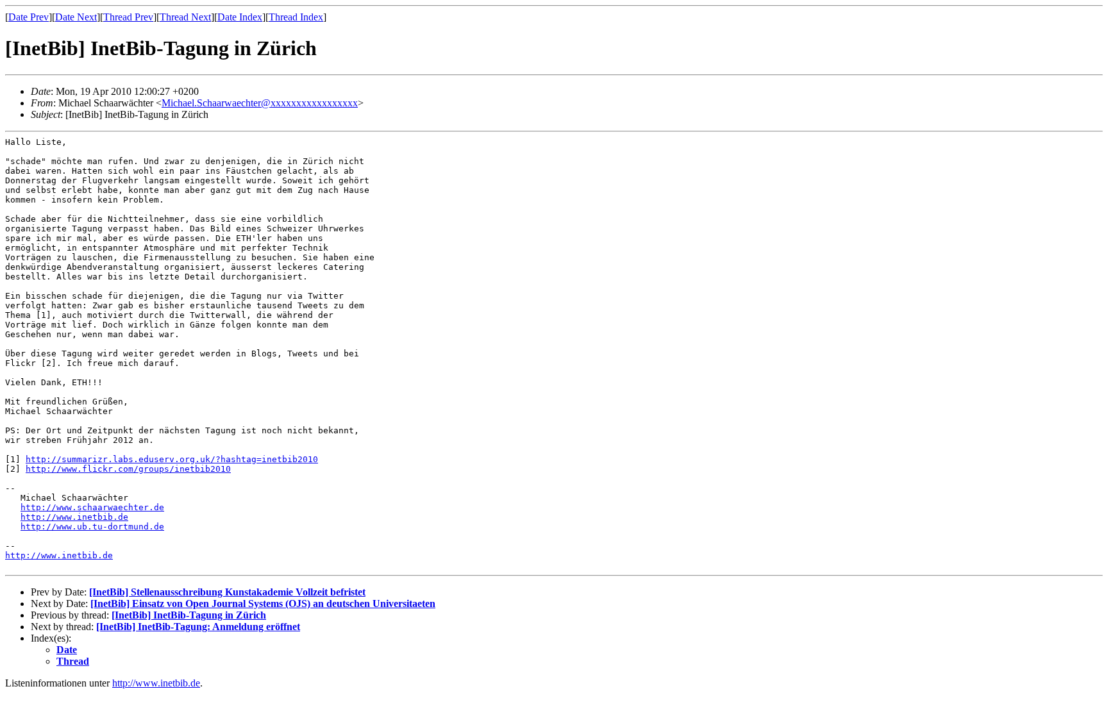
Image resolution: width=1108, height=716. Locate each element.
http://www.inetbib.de (74, 517)
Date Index (239, 17)
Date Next (76, 17)
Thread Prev (128, 17)
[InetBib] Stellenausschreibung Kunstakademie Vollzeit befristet (227, 592)
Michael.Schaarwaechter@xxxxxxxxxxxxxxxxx (260, 102)
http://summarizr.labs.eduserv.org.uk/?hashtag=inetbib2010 (172, 459)
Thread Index (296, 17)
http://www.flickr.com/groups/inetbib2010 (128, 469)
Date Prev (28, 17)
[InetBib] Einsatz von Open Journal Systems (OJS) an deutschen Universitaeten (262, 603)
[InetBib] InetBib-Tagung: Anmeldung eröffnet (198, 626)
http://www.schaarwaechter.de (92, 507)
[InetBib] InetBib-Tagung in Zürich (189, 615)
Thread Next (185, 17)
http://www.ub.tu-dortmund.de (92, 526)
